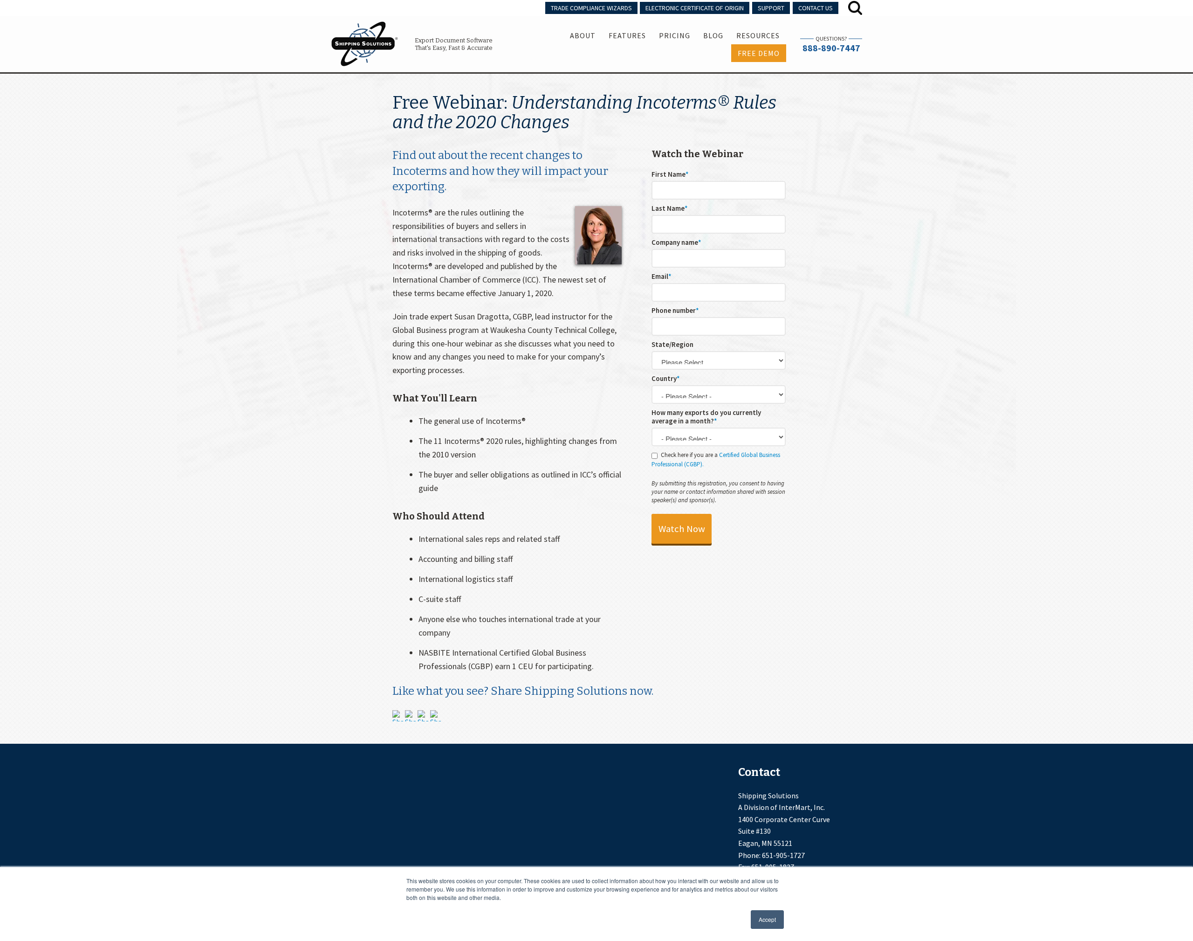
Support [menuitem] (771, 8)
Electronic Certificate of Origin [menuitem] (694, 8)
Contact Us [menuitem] (815, 8)
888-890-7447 (831, 48)
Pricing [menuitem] (674, 35)
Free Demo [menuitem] (759, 53)
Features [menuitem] (627, 35)
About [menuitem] (583, 35)
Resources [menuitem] (758, 35)
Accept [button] (767, 919)
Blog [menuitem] (713, 35)
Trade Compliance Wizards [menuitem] (591, 8)
